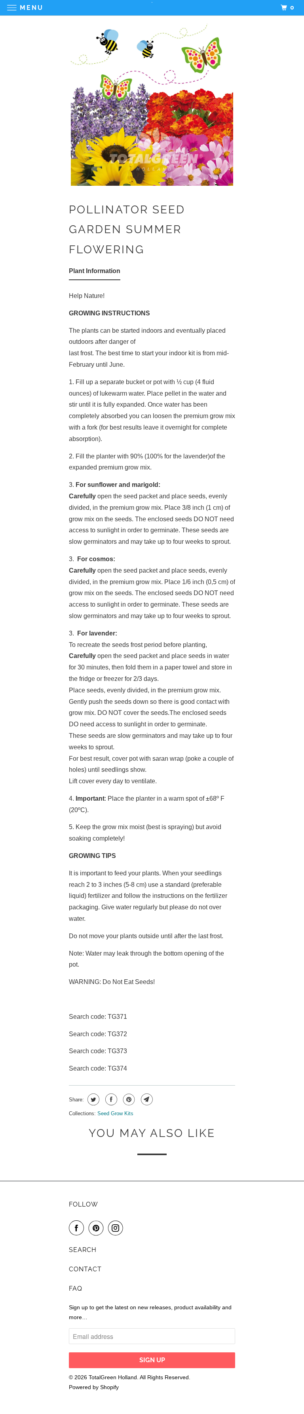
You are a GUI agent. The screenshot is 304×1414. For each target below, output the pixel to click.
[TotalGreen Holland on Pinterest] (98, 1227)
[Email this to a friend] (146, 1099)
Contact (85, 1269)
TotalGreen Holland (113, 1377)
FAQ (75, 1288)
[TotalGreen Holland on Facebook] (78, 1227)
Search (83, 1250)
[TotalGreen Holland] (152, 7)
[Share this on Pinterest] (128, 1099)
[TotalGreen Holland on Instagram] (117, 1227)
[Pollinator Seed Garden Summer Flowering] (152, 105)
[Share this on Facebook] (110, 1099)
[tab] (94, 273)
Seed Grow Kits (115, 1113)
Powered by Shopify (94, 1387)
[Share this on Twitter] (92, 1099)
